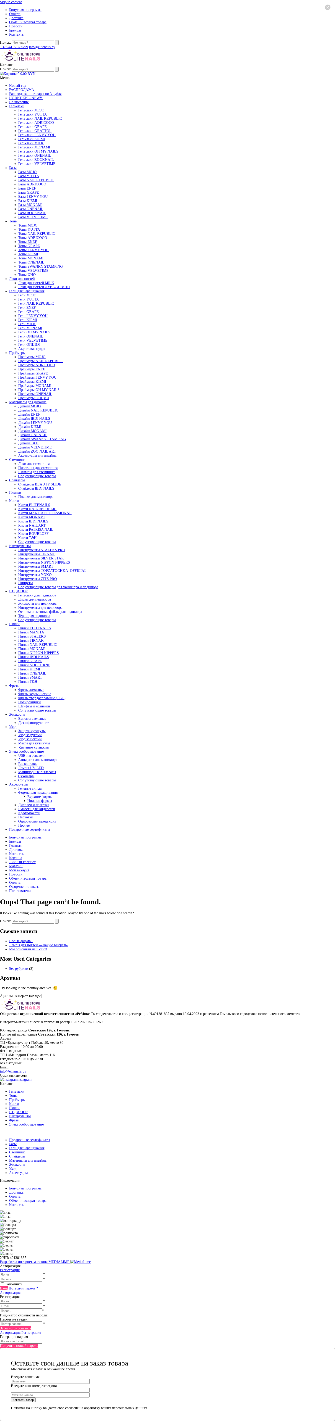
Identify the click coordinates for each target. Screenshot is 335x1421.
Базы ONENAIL (30, 209)
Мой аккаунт (19, 870)
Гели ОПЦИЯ (29, 344)
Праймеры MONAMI (34, 386)
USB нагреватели (32, 755)
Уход (12, 727)
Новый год (17, 85)
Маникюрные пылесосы (37, 772)
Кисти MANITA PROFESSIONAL (45, 513)
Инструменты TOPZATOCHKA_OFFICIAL (52, 570)
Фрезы (14, 686)
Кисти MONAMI (31, 517)
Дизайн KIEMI (29, 427)
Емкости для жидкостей (36, 809)
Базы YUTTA (28, 176)
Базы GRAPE (28, 192)
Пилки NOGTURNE (34, 665)
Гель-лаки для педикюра (37, 595)
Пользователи (20, 891)
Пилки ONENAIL (32, 673)
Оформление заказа (24, 886)
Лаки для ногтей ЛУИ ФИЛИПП (44, 287)
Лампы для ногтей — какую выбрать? (38, 945)
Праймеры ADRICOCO (36, 365)
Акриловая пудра (31, 349)
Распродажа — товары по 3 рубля (35, 94)
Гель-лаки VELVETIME (36, 164)
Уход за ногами (30, 739)
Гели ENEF (27, 307)
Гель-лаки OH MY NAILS (38, 151)
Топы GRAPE (29, 246)
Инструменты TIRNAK (36, 554)
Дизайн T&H (28, 443)
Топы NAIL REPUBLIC (36, 233)
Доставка (16, 18)
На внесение (19, 102)
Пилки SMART (30, 677)
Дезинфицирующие (33, 723)
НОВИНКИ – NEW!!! (26, 98)
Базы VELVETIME (33, 217)
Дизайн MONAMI (32, 431)
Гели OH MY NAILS (34, 332)
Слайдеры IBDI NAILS (36, 488)
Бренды (15, 30)
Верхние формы (39, 797)
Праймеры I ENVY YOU (37, 377)
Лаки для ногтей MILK (36, 283)
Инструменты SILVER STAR (41, 558)
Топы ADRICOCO (32, 238)
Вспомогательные (32, 718)
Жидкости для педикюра (37, 603)
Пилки (14, 624)
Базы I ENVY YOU (33, 196)
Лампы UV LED (31, 768)
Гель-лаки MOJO (31, 110)
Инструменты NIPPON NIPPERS (44, 562)
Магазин (16, 866)
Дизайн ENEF (29, 414)
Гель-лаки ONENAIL (34, 155)
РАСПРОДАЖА (21, 90)
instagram (24, 1079)
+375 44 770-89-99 (14, 47)
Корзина (15, 858)
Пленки (15, 492)
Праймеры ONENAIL (35, 394)
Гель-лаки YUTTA (32, 114)
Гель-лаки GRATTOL (35, 131)
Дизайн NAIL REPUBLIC (38, 410)
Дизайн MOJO (29, 406)
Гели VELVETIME (32, 340)
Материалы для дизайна (27, 402)
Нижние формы (39, 801)
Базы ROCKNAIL (32, 213)
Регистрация (10, 1270)
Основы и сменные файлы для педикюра (50, 612)
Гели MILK (27, 324)
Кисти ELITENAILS (34, 505)
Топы (13, 221)
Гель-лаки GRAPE (32, 127)
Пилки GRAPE (30, 661)
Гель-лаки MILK (31, 143)
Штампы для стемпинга (36, 472)
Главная (15, 845)
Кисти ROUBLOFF (33, 533)
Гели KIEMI (27, 320)
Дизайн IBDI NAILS (34, 418)
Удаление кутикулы (33, 747)
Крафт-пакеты (29, 813)
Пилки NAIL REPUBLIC (37, 644)
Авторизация (10, 1292)
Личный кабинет (22, 862)
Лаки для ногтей (22, 279)
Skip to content (11, 2)
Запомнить (13, 1284)
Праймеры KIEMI (32, 381)
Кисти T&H (27, 538)
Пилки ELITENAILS (34, 628)
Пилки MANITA (31, 632)
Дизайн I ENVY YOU (35, 422)
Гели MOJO (27, 295)
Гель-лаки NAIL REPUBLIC (40, 118)
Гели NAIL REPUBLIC (36, 303)
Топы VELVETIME (33, 270)
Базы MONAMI (30, 205)
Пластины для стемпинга (38, 468)
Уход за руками (30, 735)
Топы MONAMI (30, 258)
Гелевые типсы (30, 788)
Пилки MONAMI (31, 649)
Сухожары (26, 776)
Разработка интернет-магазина (35, 1262)
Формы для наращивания (38, 792)
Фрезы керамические (34, 694)
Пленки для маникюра (35, 496)
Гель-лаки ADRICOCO (36, 122)
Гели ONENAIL (30, 336)
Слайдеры (17, 480)
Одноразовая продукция (37, 821)
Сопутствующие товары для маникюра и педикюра (58, 587)
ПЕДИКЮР (18, 591)
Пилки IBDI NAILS (33, 657)
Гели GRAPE (28, 312)
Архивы (6, 996)
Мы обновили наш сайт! (28, 949)
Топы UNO (27, 275)
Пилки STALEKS (32, 636)
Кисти (14, 501)
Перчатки (25, 817)
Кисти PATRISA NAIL (35, 529)
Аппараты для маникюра (37, 760)
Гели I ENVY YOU (33, 316)
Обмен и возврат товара (27, 22)
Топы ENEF (27, 242)
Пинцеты (25, 583)
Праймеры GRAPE (33, 373)
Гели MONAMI (30, 328)
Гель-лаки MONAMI (34, 147)
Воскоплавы (27, 764)
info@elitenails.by (42, 47)
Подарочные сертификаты (29, 829)
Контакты (16, 34)
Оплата (15, 14)
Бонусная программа (25, 10)
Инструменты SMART (35, 566)
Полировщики (29, 702)
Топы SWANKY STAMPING (40, 266)
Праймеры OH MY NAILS (38, 390)
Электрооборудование (26, 751)
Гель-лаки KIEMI (31, 139)
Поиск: (6, 42)
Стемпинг (17, 459)
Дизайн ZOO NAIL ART (37, 451)
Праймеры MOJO (32, 357)
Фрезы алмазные (31, 690)
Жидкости (17, 714)
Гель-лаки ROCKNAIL (36, 159)
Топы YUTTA (29, 229)
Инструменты (20, 546)
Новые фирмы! (21, 941)
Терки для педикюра (34, 616)
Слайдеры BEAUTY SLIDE (39, 484)
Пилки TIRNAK (31, 640)
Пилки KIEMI (29, 669)
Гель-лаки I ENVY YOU (37, 135)
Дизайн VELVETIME (35, 447)
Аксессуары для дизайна (37, 455)
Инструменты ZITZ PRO (37, 579)
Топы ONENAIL (31, 262)
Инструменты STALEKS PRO (41, 550)
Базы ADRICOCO (32, 184)
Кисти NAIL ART (32, 525)
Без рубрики (18, 968)
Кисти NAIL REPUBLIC (37, 509)
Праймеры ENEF (31, 369)
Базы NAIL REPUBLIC (36, 180)
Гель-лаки (16, 106)
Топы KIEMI (28, 254)
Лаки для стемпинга (34, 464)
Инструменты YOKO (35, 575)
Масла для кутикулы (34, 743)
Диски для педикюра (34, 599)
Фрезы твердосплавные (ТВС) (41, 698)
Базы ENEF (27, 188)
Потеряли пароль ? (23, 1288)
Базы (13, 168)
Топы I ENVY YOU (33, 250)
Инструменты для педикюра (40, 607)
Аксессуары (18, 784)
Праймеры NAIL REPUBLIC (40, 361)
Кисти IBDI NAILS (33, 521)
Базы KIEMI (27, 201)
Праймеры (17, 353)
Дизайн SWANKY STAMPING (42, 439)
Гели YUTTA (28, 299)
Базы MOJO (27, 172)
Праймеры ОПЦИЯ (33, 398)
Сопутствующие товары (37, 476)
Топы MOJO (28, 225)
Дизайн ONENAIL (32, 435)
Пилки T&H (27, 681)
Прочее (24, 825)
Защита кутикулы (32, 731)
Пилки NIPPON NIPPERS (38, 653)
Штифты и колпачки (34, 706)
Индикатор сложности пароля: (24, 1315)
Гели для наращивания (26, 291)
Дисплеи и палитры (33, 805)
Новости (16, 26)
